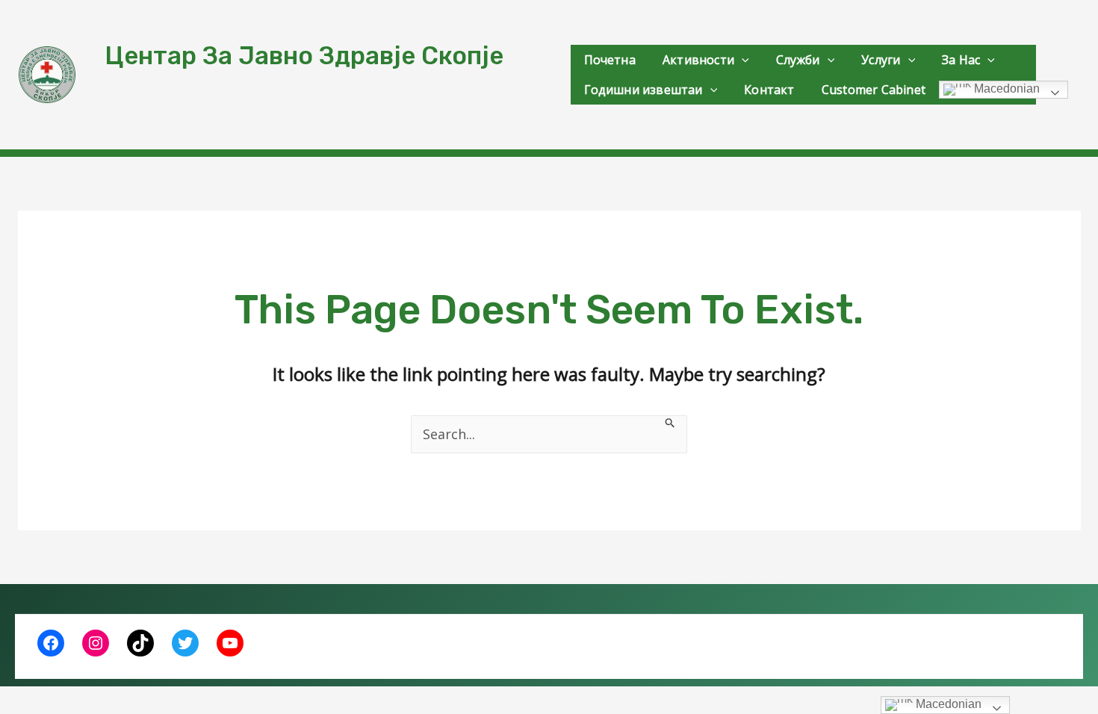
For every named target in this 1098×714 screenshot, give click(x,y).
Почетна (610, 60)
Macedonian (1005, 88)
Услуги (880, 60)
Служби (798, 60)
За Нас (961, 60)
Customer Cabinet (873, 89)
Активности (698, 60)
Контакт (769, 89)
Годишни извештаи (643, 89)
